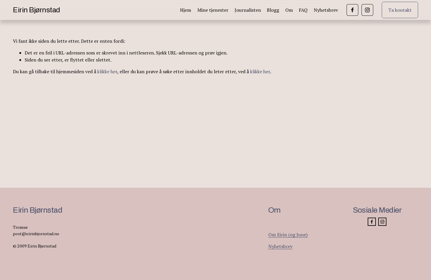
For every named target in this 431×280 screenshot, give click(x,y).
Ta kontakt (400, 10)
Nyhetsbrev (326, 10)
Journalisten (248, 10)
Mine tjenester (212, 10)
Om (289, 10)
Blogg (273, 10)
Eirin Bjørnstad (36, 10)
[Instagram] (367, 10)
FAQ (303, 10)
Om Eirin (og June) (288, 234)
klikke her (107, 71)
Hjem (185, 10)
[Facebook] (352, 10)
